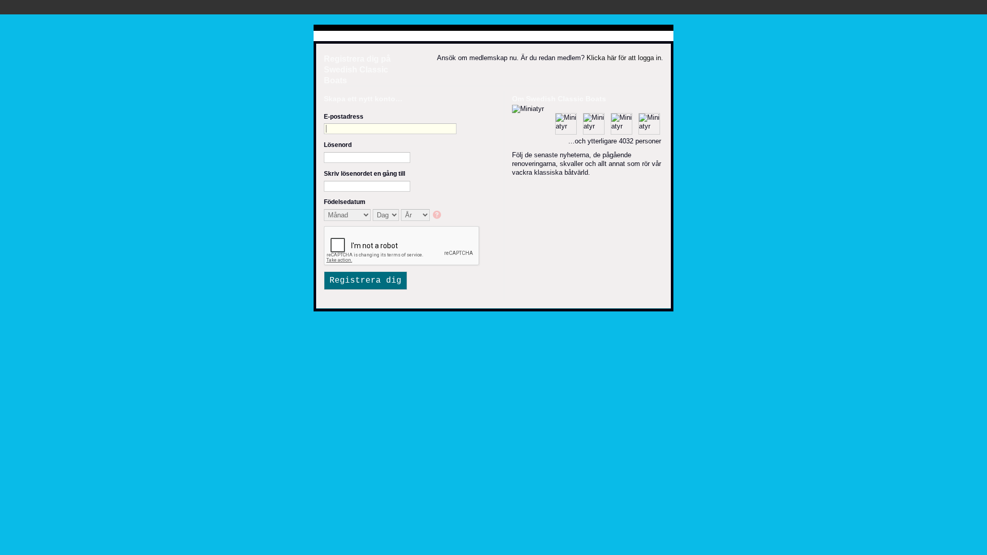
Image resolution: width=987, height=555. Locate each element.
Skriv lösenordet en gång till (364, 173)
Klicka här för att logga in (624, 58)
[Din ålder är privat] (438, 215)
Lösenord (338, 145)
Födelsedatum (344, 202)
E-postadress (343, 116)
